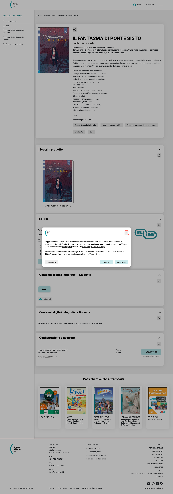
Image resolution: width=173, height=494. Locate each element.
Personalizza (51, 262)
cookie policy (67, 247)
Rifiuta (106, 262)
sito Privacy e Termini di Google (93, 247)
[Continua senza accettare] (126, 233)
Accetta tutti (121, 262)
